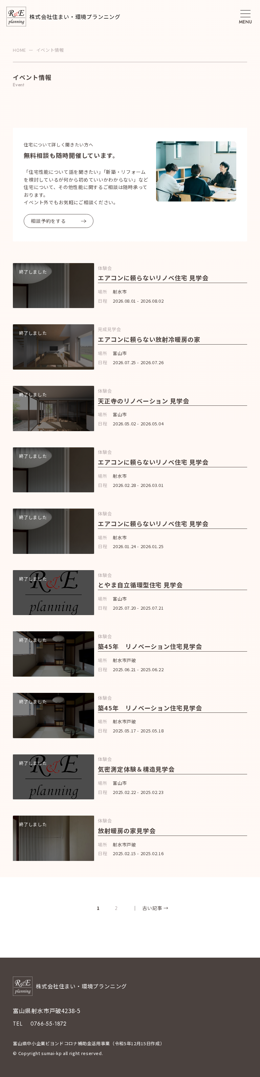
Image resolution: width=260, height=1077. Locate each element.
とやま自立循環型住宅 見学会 (140, 584)
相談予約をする (48, 220)
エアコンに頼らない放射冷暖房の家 (149, 339)
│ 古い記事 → (147, 908)
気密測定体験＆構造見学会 (136, 769)
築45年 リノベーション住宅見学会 (150, 646)
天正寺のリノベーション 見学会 (143, 400)
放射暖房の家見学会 (126, 830)
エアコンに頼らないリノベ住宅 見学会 (153, 277)
